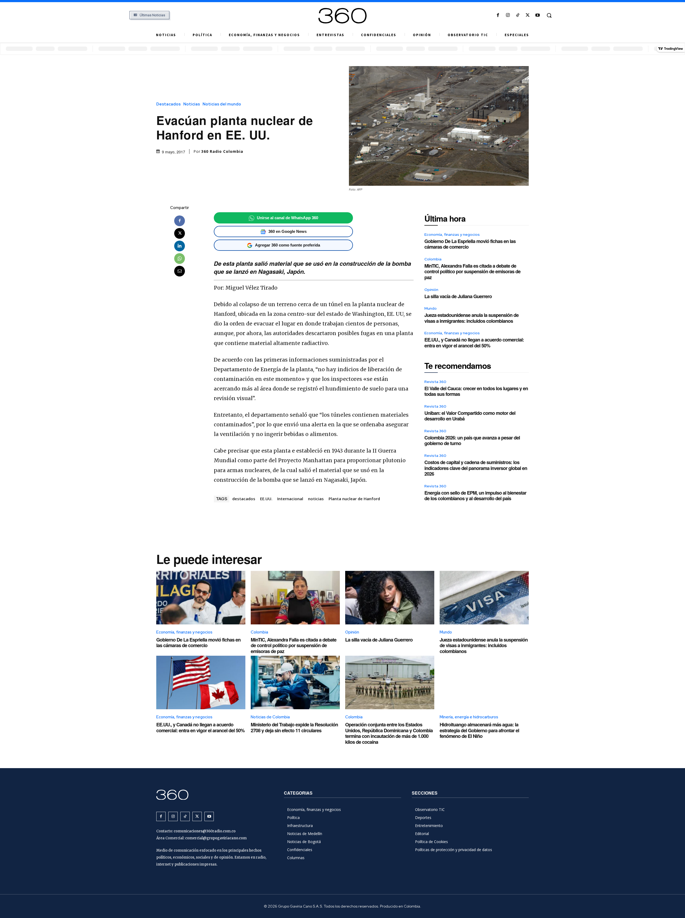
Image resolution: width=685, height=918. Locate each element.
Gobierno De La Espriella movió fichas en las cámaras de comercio (470, 244)
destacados (243, 498)
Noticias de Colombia (270, 717)
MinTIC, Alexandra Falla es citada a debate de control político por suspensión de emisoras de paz (472, 271)
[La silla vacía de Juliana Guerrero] (389, 597)
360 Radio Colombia (222, 151)
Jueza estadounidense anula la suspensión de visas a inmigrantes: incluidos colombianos (471, 318)
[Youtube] (537, 15)
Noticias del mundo (222, 104)
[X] (527, 15)
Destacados (168, 104)
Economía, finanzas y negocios (452, 234)
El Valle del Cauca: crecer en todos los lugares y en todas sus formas (476, 391)
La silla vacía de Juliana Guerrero (458, 296)
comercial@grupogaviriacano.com (216, 838)
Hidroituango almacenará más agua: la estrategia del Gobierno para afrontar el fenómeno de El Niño (479, 730)
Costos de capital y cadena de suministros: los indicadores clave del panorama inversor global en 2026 (475, 468)
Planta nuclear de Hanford (354, 498)
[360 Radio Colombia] (342, 16)
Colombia (433, 259)
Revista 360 (435, 381)
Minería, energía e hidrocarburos (469, 717)
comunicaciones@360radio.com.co (204, 831)
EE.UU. (266, 498)
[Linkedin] (179, 246)
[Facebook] (497, 15)
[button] (549, 15)
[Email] (179, 271)
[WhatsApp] (179, 258)
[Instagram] (507, 15)
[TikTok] (517, 15)
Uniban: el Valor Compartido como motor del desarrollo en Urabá (469, 415)
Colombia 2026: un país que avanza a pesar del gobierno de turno (472, 440)
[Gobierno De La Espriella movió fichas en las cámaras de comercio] (200, 597)
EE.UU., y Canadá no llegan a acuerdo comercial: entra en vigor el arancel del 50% (474, 342)
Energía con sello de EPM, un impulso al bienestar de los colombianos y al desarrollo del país (475, 495)
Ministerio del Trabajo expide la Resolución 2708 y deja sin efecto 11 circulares (294, 727)
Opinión (431, 289)
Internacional (290, 498)
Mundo (430, 308)
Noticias (191, 104)
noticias (316, 498)
